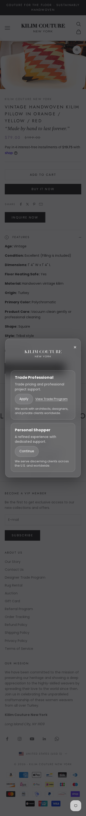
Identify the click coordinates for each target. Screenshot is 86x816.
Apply (23, 399)
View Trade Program (51, 399)
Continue (26, 451)
